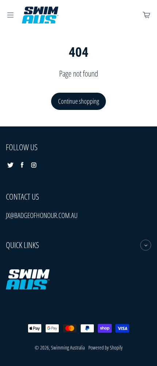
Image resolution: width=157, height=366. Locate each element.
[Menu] (10, 15)
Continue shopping (78, 101)
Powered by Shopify (105, 347)
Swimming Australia (68, 347)
